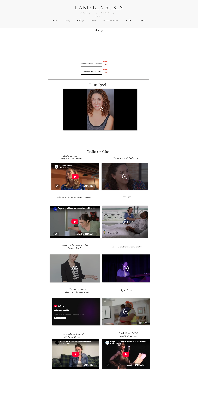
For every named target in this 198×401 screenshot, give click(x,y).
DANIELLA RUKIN (99, 7)
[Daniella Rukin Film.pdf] (105, 72)
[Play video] (100, 109)
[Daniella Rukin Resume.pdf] (105, 64)
